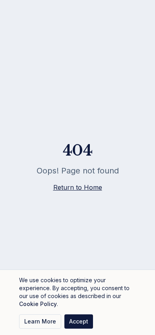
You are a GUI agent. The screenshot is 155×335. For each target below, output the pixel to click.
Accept (78, 321)
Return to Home (77, 187)
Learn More (40, 321)
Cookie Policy (38, 303)
